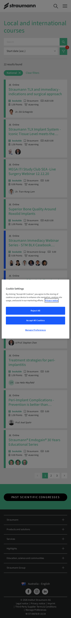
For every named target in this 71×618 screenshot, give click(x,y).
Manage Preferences (35, 330)
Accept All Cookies (35, 320)
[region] (35, 309)
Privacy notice (51, 300)
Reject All (35, 310)
